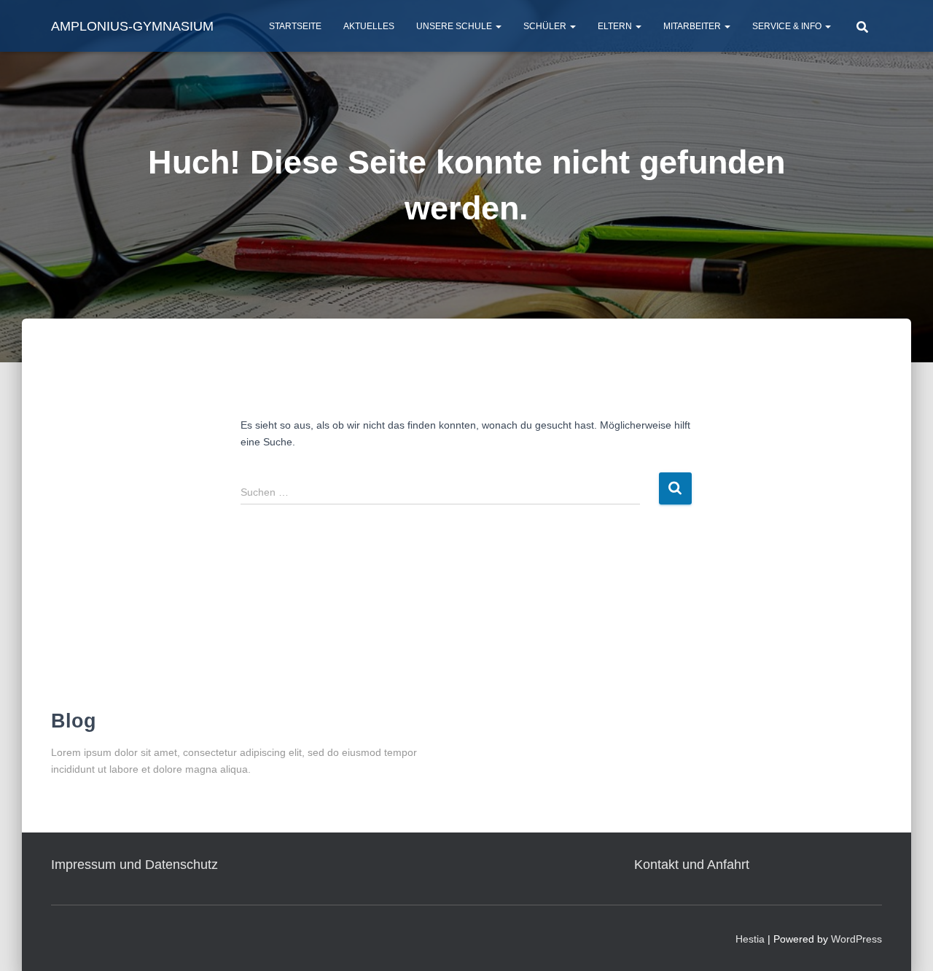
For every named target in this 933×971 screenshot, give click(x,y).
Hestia (750, 939)
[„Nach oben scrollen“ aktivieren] (904, 942)
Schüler (546, 26)
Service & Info (788, 26)
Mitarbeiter (693, 26)
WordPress (856, 939)
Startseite (295, 26)
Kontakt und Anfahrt (691, 864)
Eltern (616, 26)
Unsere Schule (455, 26)
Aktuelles (368, 26)
